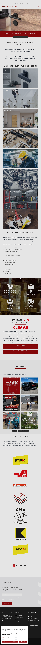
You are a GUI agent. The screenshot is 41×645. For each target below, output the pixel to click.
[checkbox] (3, 637)
